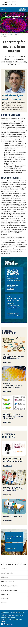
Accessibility (4, 619)
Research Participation (7, 573)
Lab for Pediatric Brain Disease (13, 564)
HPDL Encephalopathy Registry (9, 590)
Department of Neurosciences (9, 3)
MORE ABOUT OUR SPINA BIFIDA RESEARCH (13, 286)
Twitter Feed (4, 598)
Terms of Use (17, 619)
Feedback (3, 621)
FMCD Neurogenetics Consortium (10, 586)
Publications (4, 577)
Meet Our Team (5, 594)
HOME (2, 34)
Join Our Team (5, 569)
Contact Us (11, 548)
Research (7, 34)
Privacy (10, 619)
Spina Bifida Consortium (7, 581)
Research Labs (14, 34)
